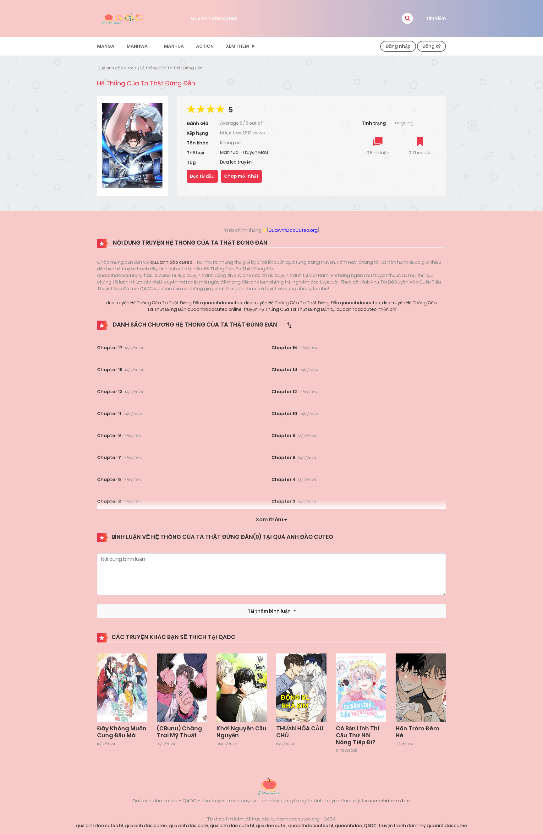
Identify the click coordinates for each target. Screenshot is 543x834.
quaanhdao (348, 825)
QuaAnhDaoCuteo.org (293, 230)
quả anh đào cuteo (171, 262)
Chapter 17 (110, 347)
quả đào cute (271, 825)
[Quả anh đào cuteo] (271, 786)
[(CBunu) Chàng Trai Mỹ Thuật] (182, 687)
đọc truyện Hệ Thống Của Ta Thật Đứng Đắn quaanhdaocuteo (174, 303)
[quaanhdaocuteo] (124, 18)
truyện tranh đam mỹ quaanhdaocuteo (423, 825)
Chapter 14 (284, 369)
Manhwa (137, 46)
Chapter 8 (284, 435)
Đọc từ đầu (202, 176)
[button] (407, 18)
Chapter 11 (109, 413)
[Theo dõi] (420, 142)
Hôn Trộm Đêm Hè (417, 731)
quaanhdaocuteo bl (310, 825)
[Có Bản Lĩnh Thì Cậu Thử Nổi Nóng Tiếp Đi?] (361, 687)
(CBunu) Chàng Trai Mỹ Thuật (179, 731)
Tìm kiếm (436, 18)
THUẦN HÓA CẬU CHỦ (299, 731)
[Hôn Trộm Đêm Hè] (421, 687)
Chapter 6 (283, 457)
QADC (370, 825)
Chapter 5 (109, 479)
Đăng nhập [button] (398, 46)
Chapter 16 (284, 347)
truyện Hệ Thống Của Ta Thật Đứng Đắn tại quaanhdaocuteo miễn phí (319, 309)
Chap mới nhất (241, 176)
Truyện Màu (255, 152)
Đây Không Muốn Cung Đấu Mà (121, 731)
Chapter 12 (284, 391)
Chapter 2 (283, 501)
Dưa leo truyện (236, 162)
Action (205, 46)
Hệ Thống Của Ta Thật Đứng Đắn (171, 68)
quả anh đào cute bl (232, 825)
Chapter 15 (110, 369)
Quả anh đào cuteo (116, 68)
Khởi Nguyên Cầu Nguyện (241, 731)
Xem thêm (237, 46)
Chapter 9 (109, 435)
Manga (105, 46)
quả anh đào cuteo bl (99, 825)
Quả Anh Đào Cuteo (214, 18)
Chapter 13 (110, 391)
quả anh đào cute (188, 825)
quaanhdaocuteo (389, 800)
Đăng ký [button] (431, 46)
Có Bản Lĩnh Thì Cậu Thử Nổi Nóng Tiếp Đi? (358, 735)
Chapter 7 (109, 457)
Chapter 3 (109, 501)
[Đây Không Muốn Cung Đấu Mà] (122, 687)
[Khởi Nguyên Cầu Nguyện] (242, 687)
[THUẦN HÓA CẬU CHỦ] (301, 687)
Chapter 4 (284, 479)
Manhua (174, 46)
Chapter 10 (284, 413)
